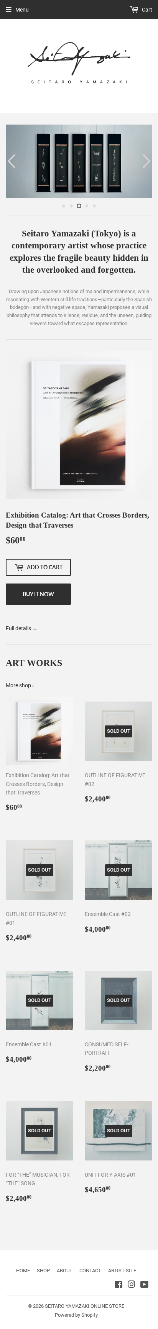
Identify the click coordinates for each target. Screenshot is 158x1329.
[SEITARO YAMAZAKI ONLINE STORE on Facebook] (119, 1285)
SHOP (43, 1270)
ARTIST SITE (122, 1270)
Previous (10, 161)
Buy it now (38, 594)
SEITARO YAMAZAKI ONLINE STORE (84, 1306)
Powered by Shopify (76, 1315)
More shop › (20, 685)
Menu (22, 10)
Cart (146, 10)
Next (147, 161)
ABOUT (64, 1270)
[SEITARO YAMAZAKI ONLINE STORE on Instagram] (131, 1285)
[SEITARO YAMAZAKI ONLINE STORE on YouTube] (144, 1285)
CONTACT (90, 1270)
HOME (23, 1270)
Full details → (22, 628)
